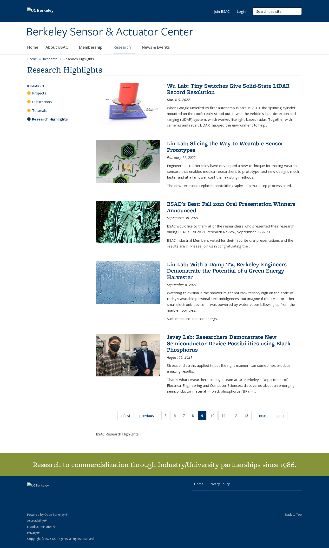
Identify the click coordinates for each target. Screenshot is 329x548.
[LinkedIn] (41, 493)
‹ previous (147, 416)
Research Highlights (50, 119)
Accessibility (37, 521)
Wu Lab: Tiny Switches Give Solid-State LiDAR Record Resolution (228, 89)
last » (282, 416)
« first (126, 416)
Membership (91, 47)
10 (214, 416)
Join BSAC (222, 11)
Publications (42, 101)
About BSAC (57, 47)
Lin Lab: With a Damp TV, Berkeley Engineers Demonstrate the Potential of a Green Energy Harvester (227, 271)
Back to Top (293, 514)
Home (32, 47)
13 (248, 416)
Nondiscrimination (41, 527)
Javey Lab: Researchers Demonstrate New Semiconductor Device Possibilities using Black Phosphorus (228, 343)
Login (241, 11)
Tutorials (39, 110)
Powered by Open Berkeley (47, 515)
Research (122, 47)
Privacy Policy (219, 484)
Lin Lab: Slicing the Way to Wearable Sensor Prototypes (225, 146)
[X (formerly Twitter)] (31, 493)
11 (225, 416)
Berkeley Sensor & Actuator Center (109, 32)
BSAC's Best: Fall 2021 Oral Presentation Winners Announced (231, 207)
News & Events (156, 47)
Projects (39, 93)
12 (236, 416)
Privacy (33, 533)
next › (265, 416)
